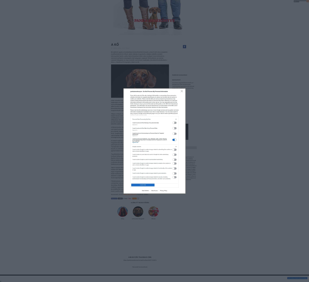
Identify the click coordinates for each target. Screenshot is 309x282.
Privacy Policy (163, 190)
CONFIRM (143, 185)
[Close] (182, 91)
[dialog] (154, 141)
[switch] (174, 123)
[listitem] (154, 119)
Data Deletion (145, 190)
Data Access (154, 190)
